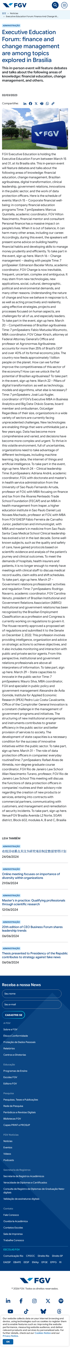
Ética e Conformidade (15, 1035)
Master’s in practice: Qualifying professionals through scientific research (33, 902)
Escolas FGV (10, 1077)
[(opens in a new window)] (8, 1301)
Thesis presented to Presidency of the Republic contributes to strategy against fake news (35, 955)
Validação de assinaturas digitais (21, 1198)
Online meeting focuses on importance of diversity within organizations (31, 876)
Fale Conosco (11, 1214)
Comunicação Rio (13, 1255)
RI (60, 1262)
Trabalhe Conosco (13, 1240)
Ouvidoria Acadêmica (15, 1221)
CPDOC (30, 1255)
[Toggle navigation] (64, 5)
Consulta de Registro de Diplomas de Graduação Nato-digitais (34, 1190)
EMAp (35, 1262)
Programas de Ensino (15, 1070)
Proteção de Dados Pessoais (19, 1042)
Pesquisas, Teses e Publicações (20, 1099)
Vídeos (7, 1153)
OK (8, 1341)
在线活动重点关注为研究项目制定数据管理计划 (34, 851)
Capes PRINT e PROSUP (16, 1125)
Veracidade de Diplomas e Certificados (25, 1182)
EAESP (7, 1262)
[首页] (16, 5)
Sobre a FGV (10, 1029)
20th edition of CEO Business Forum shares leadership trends (32, 929)
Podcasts (8, 1160)
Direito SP (57, 1255)
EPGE (44, 1262)
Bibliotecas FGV (12, 1118)
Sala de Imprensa (13, 1233)
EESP (26, 1262)
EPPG (53, 1262)
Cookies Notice (43, 1333)
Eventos (7, 1147)
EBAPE (17, 1262)
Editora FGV (10, 1083)
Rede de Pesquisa (13, 1106)
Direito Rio (43, 1255)
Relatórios (9, 1048)
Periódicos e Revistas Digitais (19, 1112)
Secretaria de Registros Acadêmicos (23, 1176)
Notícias (7, 1141)
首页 (4, 13)
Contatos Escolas (13, 1227)
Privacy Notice (10, 1335)
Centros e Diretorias (14, 1054)
